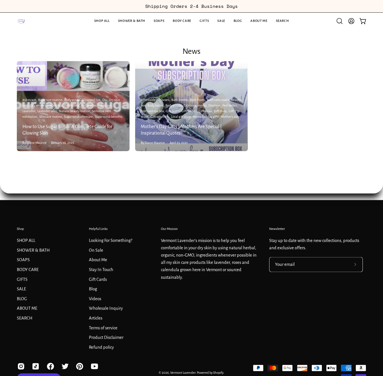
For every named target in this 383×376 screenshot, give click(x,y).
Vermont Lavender (182, 372)
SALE (21, 289)
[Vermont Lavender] (21, 21)
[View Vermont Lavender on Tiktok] (35, 366)
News (191, 51)
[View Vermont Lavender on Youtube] (94, 366)
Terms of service (103, 328)
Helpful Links (98, 229)
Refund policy (101, 347)
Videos (95, 298)
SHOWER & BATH (33, 250)
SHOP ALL (26, 240)
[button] (131, 21)
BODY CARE (28, 269)
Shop (20, 229)
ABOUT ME (27, 308)
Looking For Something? (110, 240)
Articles (95, 318)
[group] (191, 6)
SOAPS (23, 259)
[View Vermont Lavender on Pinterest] (79, 366)
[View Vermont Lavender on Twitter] (64, 366)
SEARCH (24, 318)
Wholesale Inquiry (106, 308)
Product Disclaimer (106, 337)
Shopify (218, 372)
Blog (93, 289)
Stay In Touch (101, 269)
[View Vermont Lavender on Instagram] (20, 366)
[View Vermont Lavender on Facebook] (50, 366)
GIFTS (22, 279)
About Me (98, 259)
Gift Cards (98, 279)
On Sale (96, 250)
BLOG (22, 298)
